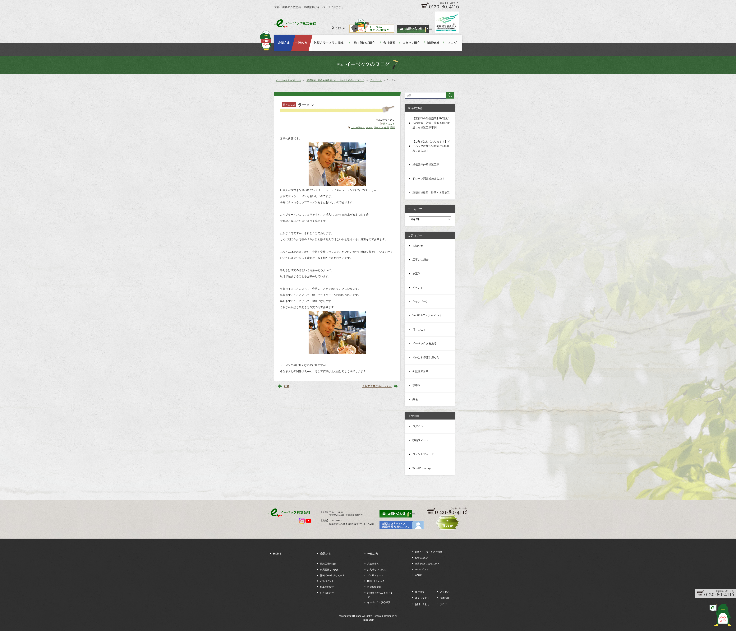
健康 (386, 127)
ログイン (417, 426)
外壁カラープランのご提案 (428, 552)
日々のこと (389, 123)
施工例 (416, 273)
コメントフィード (423, 454)
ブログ (443, 604)
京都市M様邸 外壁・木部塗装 (431, 192)
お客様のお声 (327, 593)
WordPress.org (421, 468)
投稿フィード (420, 440)
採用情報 (445, 597)
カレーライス (358, 127)
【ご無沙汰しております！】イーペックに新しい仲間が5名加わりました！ (431, 146)
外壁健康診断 (420, 371)
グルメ (369, 127)
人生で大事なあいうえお (377, 386)
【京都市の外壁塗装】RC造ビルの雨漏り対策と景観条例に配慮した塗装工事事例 (431, 123)
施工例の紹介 (327, 587)
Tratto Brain (368, 620)
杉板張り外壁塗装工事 (425, 164)
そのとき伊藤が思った (425, 357)
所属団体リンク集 (329, 569)
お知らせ (417, 245)
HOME (277, 553)
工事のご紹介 (420, 259)
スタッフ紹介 (422, 597)
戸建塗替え (373, 563)
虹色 (286, 386)
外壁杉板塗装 (374, 587)
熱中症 (416, 385)
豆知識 (418, 575)
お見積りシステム (376, 569)
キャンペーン (420, 301)
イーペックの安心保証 (378, 602)
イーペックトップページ (288, 80)
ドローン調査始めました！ (428, 178)
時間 (392, 127)
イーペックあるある (424, 343)
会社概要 (420, 591)
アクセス (445, 591)
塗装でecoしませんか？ (332, 575)
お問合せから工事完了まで (380, 595)
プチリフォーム (375, 575)
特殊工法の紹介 (328, 563)
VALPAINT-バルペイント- (427, 315)
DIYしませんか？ (376, 581)
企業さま (325, 553)
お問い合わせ (422, 604)
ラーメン (378, 127)
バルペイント (327, 581)
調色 (415, 399)
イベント (417, 287)
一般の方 (372, 553)
